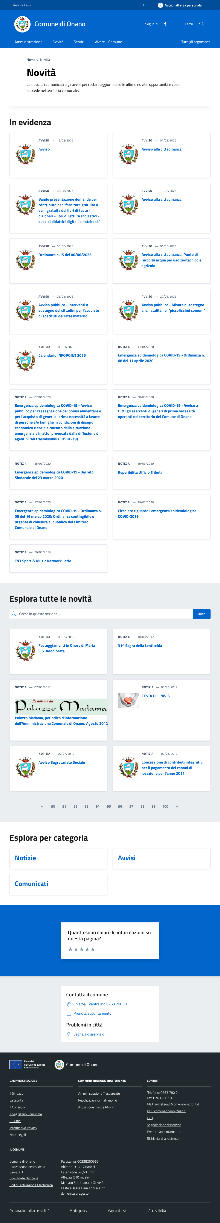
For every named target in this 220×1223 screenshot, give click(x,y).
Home (31, 59)
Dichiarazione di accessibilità (29, 1210)
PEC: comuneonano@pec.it (166, 1111)
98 (142, 806)
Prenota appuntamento (163, 1131)
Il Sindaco (16, 1093)
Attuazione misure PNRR (96, 1107)
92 (75, 806)
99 (154, 806)
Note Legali (17, 1134)
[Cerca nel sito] (201, 24)
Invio (201, 613)
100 (165, 806)
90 (53, 806)
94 (98, 806)
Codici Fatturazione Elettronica (31, 1185)
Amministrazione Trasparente (99, 1093)
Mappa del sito (117, 1210)
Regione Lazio (22, 5)
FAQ (150, 1117)
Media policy (78, 1210)
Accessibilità (157, 1210)
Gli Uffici (15, 1120)
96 (120, 806)
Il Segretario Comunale (25, 1114)
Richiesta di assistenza (163, 1138)
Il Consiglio (17, 1107)
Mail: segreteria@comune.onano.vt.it (173, 1104)
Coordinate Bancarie (23, 1178)
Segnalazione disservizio (164, 1124)
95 (109, 806)
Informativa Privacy (23, 1127)
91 (64, 806)
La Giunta (16, 1100)
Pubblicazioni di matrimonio (97, 1100)
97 (131, 806)
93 (87, 806)
